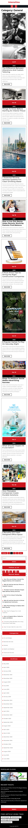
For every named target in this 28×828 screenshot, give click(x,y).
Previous (4, 553)
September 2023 (8, 722)
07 (15, 62)
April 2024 (6, 711)
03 (15, 266)
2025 (14, 65)
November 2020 (8, 740)
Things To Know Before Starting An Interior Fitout (13, 110)
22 (15, 526)
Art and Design (8, 638)
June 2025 (6, 689)
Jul (13, 62)
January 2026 (7, 671)
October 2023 (7, 718)
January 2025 (7, 696)
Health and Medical (9, 649)
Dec (13, 372)
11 (15, 439)
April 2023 (6, 729)
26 (15, 102)
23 (15, 336)
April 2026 (6, 667)
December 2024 (8, 700)
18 (15, 215)
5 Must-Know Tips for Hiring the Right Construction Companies (13, 274)
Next (21, 553)
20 (15, 171)
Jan (13, 336)
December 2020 (8, 736)
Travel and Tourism (9, 652)
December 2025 (8, 674)
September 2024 (8, 707)
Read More (8, 84)
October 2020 (7, 744)
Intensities (14, 2)
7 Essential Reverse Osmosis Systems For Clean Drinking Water (11, 179)
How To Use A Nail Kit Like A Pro (13, 627)
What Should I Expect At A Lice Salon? (13, 447)
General (6, 645)
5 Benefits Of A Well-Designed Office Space (12, 533)
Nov (13, 485)
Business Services (8, 641)
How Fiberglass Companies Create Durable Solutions (10, 493)
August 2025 (7, 682)
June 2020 (6, 758)
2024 (14, 376)
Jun (13, 102)
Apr (13, 215)
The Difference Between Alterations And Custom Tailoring (13, 70)
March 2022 (7, 733)
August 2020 (7, 751)
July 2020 (6, 755)
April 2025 (6, 693)
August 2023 (7, 725)
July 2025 (6, 685)
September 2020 (8, 747)
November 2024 (8, 704)
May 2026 (6, 663)
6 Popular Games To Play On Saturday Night (13, 343)
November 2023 (8, 715)
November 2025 (8, 678)
